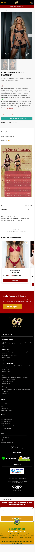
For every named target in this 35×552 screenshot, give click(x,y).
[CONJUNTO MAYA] (15, 254)
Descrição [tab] (4, 132)
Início (2, 10)
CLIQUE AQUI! (11, 109)
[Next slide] (30, 35)
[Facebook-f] (12, 447)
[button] (30, 2)
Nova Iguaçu (6, 387)
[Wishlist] (26, 243)
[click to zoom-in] (16, 35)
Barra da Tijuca (7, 339)
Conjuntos (19, 10)
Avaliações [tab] (5, 140)
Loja (6, 10)
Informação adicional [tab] (7, 136)
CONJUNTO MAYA (15, 270)
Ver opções (15, 280)
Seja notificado (7, 499)
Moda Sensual (12, 10)
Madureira (6, 375)
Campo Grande (7, 363)
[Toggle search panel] (28, 2)
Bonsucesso (6, 349)
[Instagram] (16, 447)
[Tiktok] (21, 447)
